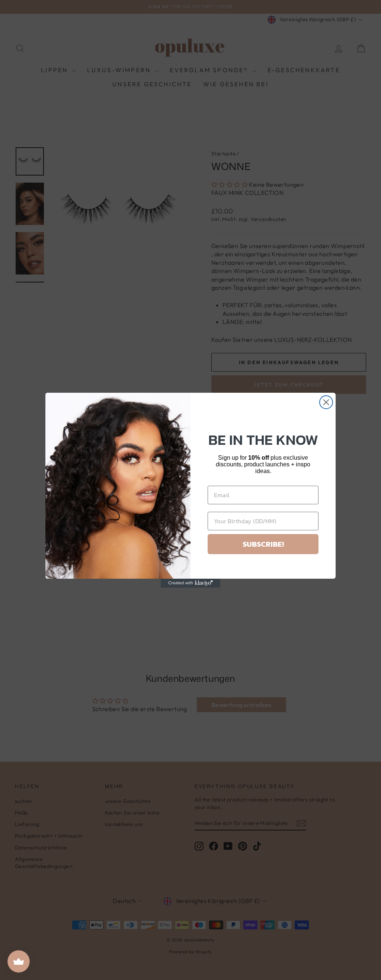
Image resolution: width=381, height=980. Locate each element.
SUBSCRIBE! (263, 544)
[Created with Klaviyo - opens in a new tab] (190, 583)
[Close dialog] (326, 402)
